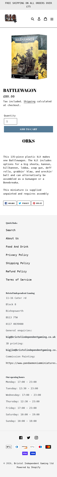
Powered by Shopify (28, 467)
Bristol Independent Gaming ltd (33, 463)
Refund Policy (16, 271)
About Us (12, 238)
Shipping (29, 101)
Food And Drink (17, 246)
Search (10, 230)
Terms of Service (19, 279)
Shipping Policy (18, 263)
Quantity (10, 115)
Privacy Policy (17, 254)
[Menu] (52, 18)
